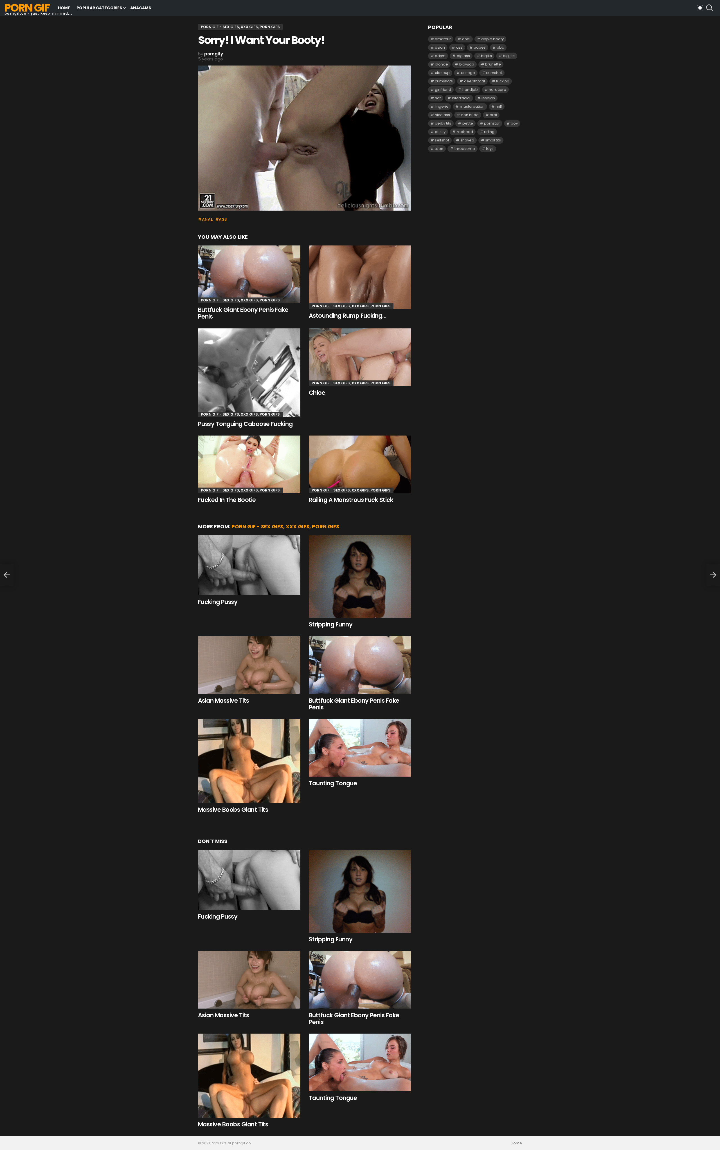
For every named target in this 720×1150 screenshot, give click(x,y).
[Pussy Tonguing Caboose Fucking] (249, 372)
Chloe (317, 393)
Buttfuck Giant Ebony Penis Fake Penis (243, 313)
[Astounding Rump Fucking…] (360, 277)
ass (223, 219)
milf (499, 106)
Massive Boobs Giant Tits (233, 810)
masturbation (472, 106)
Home (64, 8)
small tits (493, 140)
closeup (442, 72)
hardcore (497, 89)
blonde (441, 64)
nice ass (442, 115)
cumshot (494, 72)
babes (480, 47)
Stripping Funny (330, 624)
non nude (470, 115)
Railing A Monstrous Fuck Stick (351, 500)
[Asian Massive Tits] (249, 665)
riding (489, 131)
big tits (509, 55)
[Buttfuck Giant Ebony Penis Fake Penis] (249, 274)
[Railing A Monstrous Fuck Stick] (360, 464)
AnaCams (140, 8)
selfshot (442, 140)
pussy (440, 131)
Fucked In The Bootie (227, 500)
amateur (443, 39)
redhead (465, 131)
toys (490, 148)
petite (467, 123)
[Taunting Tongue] (360, 748)
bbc (500, 47)
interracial (461, 98)
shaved (467, 140)
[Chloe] (360, 357)
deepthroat (474, 81)
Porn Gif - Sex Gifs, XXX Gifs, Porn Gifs (240, 300)
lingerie (442, 106)
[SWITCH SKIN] (700, 7)
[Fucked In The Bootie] (249, 464)
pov (514, 123)
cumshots (444, 81)
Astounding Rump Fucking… (347, 316)
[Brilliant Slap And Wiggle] (7, 575)
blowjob (466, 64)
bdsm (440, 55)
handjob (470, 89)
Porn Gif (27, 7)
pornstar (492, 123)
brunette (493, 64)
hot (438, 98)
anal (207, 219)
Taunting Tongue (333, 783)
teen (439, 148)
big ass (463, 55)
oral (493, 115)
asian (440, 47)
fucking (502, 81)
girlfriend (443, 89)
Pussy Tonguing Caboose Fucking (245, 424)
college (468, 72)
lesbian (488, 98)
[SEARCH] (709, 7)
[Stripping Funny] (360, 576)
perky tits (443, 123)
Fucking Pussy (217, 602)
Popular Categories (99, 8)
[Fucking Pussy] (249, 565)
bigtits (486, 55)
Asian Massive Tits (223, 700)
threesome (464, 148)
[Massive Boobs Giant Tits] (249, 761)
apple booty (492, 39)
